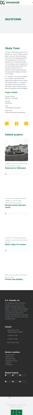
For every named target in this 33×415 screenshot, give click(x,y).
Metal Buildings (17, 203)
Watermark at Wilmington (15, 168)
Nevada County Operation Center (15, 206)
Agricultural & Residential (12, 275)
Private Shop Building (14, 279)
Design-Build (20, 163)
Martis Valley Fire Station (15, 244)
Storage (18, 165)
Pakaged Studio (19, 407)
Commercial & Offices (11, 163)
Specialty (13, 165)
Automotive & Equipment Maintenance (15, 198)
